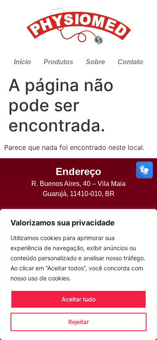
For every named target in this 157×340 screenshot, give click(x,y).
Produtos (58, 61)
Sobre (95, 61)
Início (22, 61)
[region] (78, 274)
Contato (130, 61)
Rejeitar (78, 321)
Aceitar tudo (78, 299)
